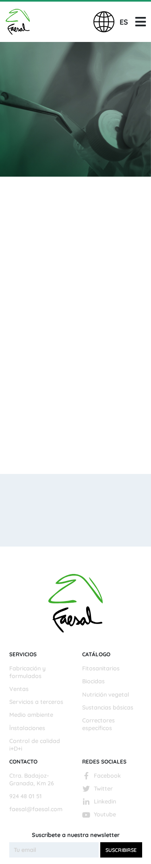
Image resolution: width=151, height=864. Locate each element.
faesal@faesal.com (35, 809)
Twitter (103, 788)
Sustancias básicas (107, 707)
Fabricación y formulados (27, 672)
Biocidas (93, 681)
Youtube (105, 814)
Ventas (19, 689)
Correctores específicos (98, 724)
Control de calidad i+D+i (34, 744)
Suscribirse (121, 850)
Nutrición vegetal (105, 694)
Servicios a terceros (36, 701)
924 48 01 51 (25, 796)
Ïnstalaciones (27, 728)
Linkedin (105, 801)
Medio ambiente (31, 714)
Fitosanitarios (101, 668)
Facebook (107, 775)
